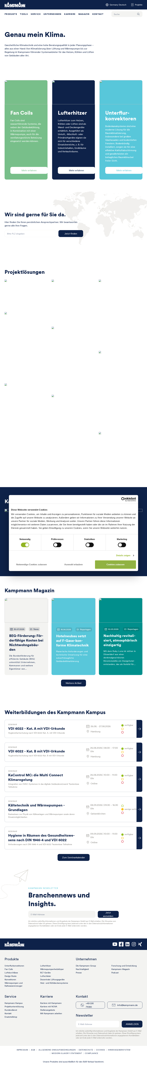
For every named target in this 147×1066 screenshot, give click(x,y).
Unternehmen (52, 14)
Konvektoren (10, 979)
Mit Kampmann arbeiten (51, 1013)
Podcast (115, 972)
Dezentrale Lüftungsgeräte (52, 979)
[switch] (57, 545)
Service (36, 14)
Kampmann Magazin (120, 969)
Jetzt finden (70, 233)
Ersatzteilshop (11, 1017)
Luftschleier (45, 976)
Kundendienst (11, 1010)
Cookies (100, 1050)
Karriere (69, 14)
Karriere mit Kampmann (51, 1003)
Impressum (22, 1050)
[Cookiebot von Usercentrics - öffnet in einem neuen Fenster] (123, 499)
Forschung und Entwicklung (124, 965)
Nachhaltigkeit (82, 969)
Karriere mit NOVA (48, 1006)
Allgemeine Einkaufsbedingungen (57, 1050)
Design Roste (11, 976)
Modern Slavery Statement (67, 1053)
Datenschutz (86, 1050)
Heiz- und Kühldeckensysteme (54, 983)
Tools (24, 14)
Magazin (84, 14)
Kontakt (98, 14)
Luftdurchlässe (11, 972)
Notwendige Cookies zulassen (31, 564)
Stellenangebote (47, 1010)
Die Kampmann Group (86, 965)
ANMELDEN (132, 1024)
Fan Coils (9, 969)
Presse (79, 972)
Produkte (11, 14)
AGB (33, 1050)
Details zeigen (123, 555)
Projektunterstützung (14, 1006)
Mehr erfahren (29, 170)
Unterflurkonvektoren (14, 965)
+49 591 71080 (90, 1005)
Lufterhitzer (45, 965)
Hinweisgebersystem (119, 1050)
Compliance (91, 1053)
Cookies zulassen (115, 564)
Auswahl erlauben (73, 564)
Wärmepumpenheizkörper (52, 969)
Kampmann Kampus (14, 1003)
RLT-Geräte (45, 972)
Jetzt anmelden (108, 914)
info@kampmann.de (127, 1005)
